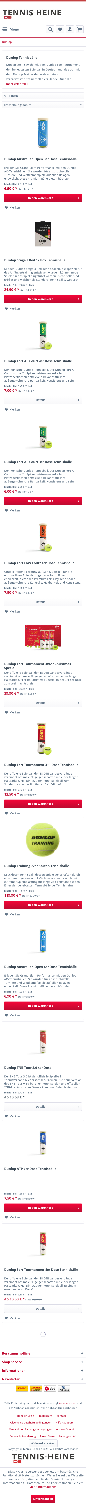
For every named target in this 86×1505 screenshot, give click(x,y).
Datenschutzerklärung (22, 1436)
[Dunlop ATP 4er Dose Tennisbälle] (43, 1143)
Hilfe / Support (64, 1422)
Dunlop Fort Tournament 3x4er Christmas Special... (37, 666)
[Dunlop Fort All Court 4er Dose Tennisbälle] (43, 335)
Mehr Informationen (43, 1487)
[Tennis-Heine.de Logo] (43, 1461)
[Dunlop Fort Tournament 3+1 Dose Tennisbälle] (43, 739)
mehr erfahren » (17, 84)
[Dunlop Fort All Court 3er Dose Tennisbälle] (43, 436)
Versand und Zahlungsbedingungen (30, 1429)
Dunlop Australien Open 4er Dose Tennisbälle (40, 967)
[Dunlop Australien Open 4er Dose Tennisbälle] (43, 941)
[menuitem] (10, 29)
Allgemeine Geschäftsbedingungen (30, 1422)
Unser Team (47, 1436)
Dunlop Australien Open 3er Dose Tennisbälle (40, 159)
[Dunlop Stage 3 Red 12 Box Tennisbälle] (43, 234)
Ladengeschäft (68, 1436)
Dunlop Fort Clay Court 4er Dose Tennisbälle (39, 563)
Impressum (45, 1415)
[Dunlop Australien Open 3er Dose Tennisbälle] (43, 133)
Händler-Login (25, 1415)
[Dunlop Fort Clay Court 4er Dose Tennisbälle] (43, 537)
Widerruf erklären (43, 1443)
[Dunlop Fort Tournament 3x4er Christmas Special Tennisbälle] (43, 638)
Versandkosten (67, 1403)
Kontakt (61, 1415)
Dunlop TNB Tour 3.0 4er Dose (27, 1068)
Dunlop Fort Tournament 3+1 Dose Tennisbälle (41, 765)
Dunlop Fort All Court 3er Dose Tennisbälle (38, 462)
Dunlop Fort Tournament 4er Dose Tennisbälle (41, 1270)
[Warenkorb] (80, 29)
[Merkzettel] (60, 29)
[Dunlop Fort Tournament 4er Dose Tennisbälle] (43, 1244)
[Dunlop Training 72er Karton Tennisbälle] (43, 840)
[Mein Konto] (70, 29)
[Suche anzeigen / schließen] (50, 29)
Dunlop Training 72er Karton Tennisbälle (36, 866)
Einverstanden (43, 1499)
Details (40, 400)
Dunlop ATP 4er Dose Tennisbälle (30, 1169)
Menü (14, 29)
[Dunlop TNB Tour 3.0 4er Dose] (43, 1042)
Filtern (13, 96)
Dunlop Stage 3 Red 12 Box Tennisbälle (34, 260)
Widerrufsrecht (65, 1429)
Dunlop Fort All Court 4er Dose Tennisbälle (38, 361)
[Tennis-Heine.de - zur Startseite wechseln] (32, 16)
